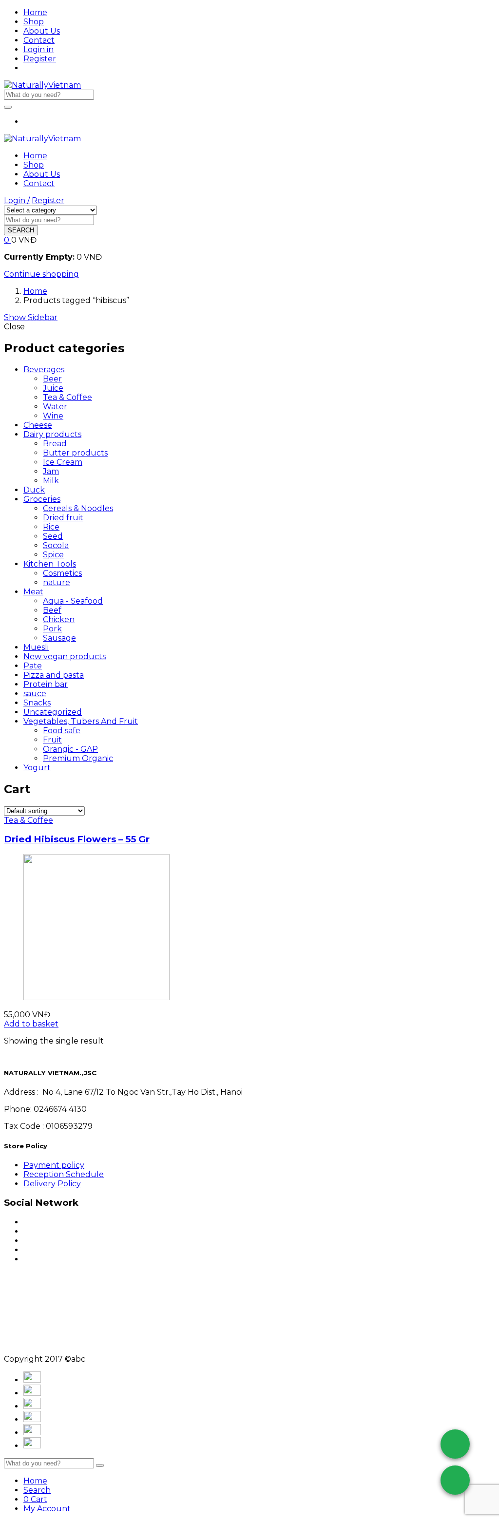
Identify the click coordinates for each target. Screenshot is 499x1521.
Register (39, 58)
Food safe (61, 730)
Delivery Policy (52, 1183)
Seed (53, 536)
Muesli (36, 647)
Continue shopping (41, 274)
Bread (55, 443)
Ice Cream (62, 462)
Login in (38, 49)
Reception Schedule (63, 1174)
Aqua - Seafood (73, 601)
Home (35, 12)
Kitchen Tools (49, 564)
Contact (39, 40)
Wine (53, 415)
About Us (41, 31)
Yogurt (37, 767)
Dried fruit (63, 517)
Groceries (41, 499)
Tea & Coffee (67, 397)
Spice (53, 554)
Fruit (52, 739)
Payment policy (53, 1165)
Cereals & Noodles (78, 508)
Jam (51, 471)
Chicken (59, 619)
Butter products (75, 452)
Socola (56, 545)
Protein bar (45, 684)
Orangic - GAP (70, 749)
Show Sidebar (31, 317)
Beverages (43, 369)
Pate (32, 665)
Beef (52, 610)
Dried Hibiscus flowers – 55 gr (77, 839)
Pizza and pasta (53, 675)
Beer (52, 378)
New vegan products (64, 656)
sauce (34, 693)
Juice (53, 388)
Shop (33, 21)
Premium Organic (78, 758)
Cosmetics (62, 573)
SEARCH (21, 230)
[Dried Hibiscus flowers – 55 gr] (96, 997)
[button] (7, 240)
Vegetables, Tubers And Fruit (80, 721)
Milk (51, 480)
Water (55, 406)
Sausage (59, 638)
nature (56, 582)
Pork (52, 628)
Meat (33, 591)
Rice (51, 527)
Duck (34, 489)
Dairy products (52, 434)
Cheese (37, 425)
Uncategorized (52, 712)
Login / (17, 200)
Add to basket (31, 1023)
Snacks (37, 702)
